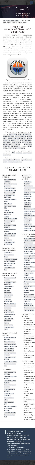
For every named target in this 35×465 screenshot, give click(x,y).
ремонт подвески (8, 136)
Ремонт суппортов (29, 256)
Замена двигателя (9, 188)
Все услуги (17, 433)
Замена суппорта (29, 295)
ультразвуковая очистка (15, 162)
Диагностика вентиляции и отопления (28, 220)
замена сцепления (20, 136)
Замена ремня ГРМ (10, 190)
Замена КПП (8, 252)
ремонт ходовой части (24, 134)
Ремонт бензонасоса (10, 346)
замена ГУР (7, 142)
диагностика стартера (11, 144)
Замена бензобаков (10, 344)
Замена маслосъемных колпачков (9, 212)
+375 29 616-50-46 (23, 10)
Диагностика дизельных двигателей (28, 198)
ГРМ (13, 153)
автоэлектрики (15, 146)
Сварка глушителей (10, 303)
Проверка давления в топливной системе (10, 408)
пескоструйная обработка (11, 160)
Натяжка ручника (29, 310)
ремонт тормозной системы (17, 138)
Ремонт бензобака (9, 342)
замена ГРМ (15, 140)
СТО (4, 21)
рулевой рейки (16, 142)
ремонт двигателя (25, 140)
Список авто (4, 11)
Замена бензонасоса (10, 361)
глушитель (19, 153)
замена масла (13, 134)
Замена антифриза (10, 413)
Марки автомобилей (13, 21)
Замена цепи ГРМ (9, 193)
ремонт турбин (26, 142)
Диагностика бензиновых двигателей (28, 205)
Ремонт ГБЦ (8, 204)
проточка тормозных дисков (16, 148)
